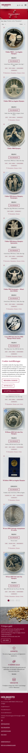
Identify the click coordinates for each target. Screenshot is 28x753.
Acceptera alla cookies (13, 391)
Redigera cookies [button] (10, 380)
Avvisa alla (8, 386)
